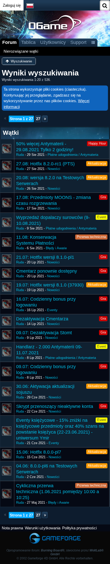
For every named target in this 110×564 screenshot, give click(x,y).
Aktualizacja (97, 163)
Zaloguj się (12, 5)
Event (101, 217)
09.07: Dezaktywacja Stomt (44, 332)
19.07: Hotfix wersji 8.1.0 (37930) (50, 285)
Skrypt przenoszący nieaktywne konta (54, 406)
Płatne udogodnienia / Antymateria (73, 155)
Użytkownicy (53, 42)
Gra (103, 197)
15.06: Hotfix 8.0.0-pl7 (38, 452)
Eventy (52, 310)
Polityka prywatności (79, 528)
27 (38, 119)
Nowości (54, 169)
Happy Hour (97, 143)
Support (78, 42)
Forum (9, 42)
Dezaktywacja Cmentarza (42, 318)
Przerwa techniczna (91, 237)
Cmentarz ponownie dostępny (46, 271)
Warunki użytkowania (42, 528)
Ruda (20, 155)
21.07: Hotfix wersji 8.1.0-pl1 (45, 257)
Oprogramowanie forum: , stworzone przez (55, 552)
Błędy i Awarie (56, 248)
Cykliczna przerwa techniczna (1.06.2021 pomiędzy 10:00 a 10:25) (57, 491)
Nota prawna (12, 528)
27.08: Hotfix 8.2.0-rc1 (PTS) (45, 163)
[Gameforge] (55, 534)
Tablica (28, 42)
